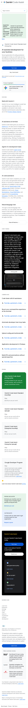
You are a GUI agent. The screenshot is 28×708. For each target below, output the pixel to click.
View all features (13, 222)
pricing (24, 484)
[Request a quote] (8, 522)
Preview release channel (14, 112)
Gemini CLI (5, 126)
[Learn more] (9, 569)
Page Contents (6, 10)
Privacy (9, 706)
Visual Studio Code (15, 186)
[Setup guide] (14, 271)
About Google (4, 706)
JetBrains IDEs (6, 188)
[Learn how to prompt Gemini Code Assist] (14, 280)
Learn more (19, 476)
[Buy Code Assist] (14, 72)
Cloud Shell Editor (15, 192)
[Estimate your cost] (9, 506)
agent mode (17, 150)
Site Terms (15, 706)
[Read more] (14, 554)
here (3, 39)
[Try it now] (14, 68)
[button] (14, 303)
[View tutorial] (10, 579)
